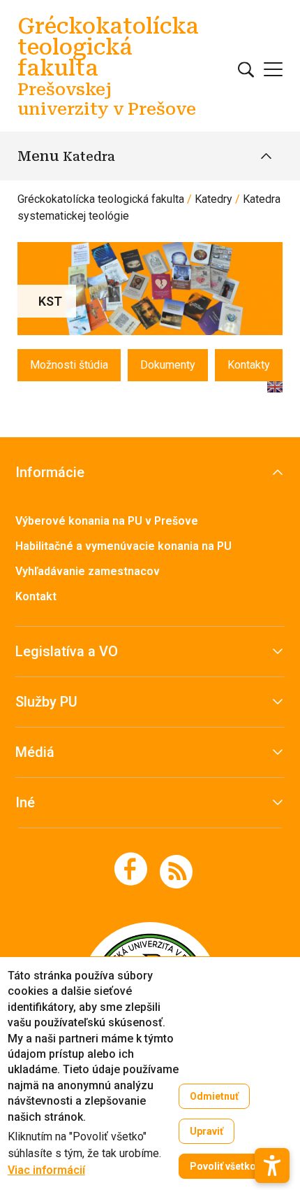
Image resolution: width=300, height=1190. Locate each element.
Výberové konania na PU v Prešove (106, 520)
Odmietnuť (214, 1096)
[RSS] (176, 870)
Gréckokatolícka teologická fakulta (100, 199)
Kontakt (36, 596)
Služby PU (46, 701)
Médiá (34, 752)
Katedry (213, 199)
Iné (25, 802)
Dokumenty (167, 364)
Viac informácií (46, 1170)
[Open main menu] (273, 69)
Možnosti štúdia (69, 364)
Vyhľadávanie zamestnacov (87, 571)
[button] (272, 1165)
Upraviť (206, 1131)
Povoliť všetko (223, 1166)
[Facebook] (130, 869)
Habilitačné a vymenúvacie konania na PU (123, 546)
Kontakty (248, 364)
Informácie (49, 472)
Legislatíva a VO (66, 651)
